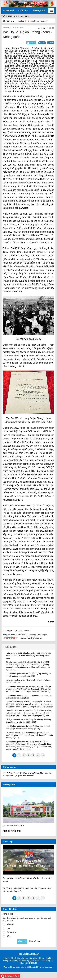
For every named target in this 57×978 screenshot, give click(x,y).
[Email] (53, 28)
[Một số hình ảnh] (28, 805)
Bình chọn (22, 941)
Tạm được (11, 932)
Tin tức (21, 21)
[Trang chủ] (28, 4)
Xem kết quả (34, 941)
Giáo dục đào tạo (41, 11)
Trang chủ (9, 21)
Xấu (8, 936)
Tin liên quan (10, 647)
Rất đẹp (10, 924)
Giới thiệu (23, 11)
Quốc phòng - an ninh (37, 21)
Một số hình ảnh (12, 830)
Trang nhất (9, 11)
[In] (50, 28)
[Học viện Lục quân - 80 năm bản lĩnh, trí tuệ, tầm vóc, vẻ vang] (28, 860)
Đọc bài (42, 43)
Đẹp (8, 928)
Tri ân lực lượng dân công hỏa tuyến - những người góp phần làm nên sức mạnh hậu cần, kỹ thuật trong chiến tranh (28, 655)
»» (43, 755)
